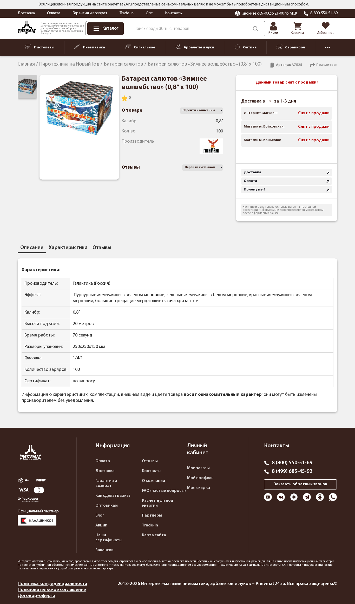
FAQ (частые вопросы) (164, 491)
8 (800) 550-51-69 (292, 463)
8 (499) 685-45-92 (292, 471)
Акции (101, 525)
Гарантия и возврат (90, 13)
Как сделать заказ (112, 496)
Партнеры (152, 515)
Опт (149, 13)
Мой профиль (200, 478)
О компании (153, 481)
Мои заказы (198, 468)
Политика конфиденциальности (52, 583)
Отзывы (150, 461)
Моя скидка (198, 488)
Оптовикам (106, 506)
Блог (99, 515)
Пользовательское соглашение (52, 589)
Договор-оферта (36, 595)
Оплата (53, 13)
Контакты (173, 13)
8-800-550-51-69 (324, 13)
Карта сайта (154, 535)
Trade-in (127, 13)
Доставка (26, 13)
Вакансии (104, 550)
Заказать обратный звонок (300, 484)
